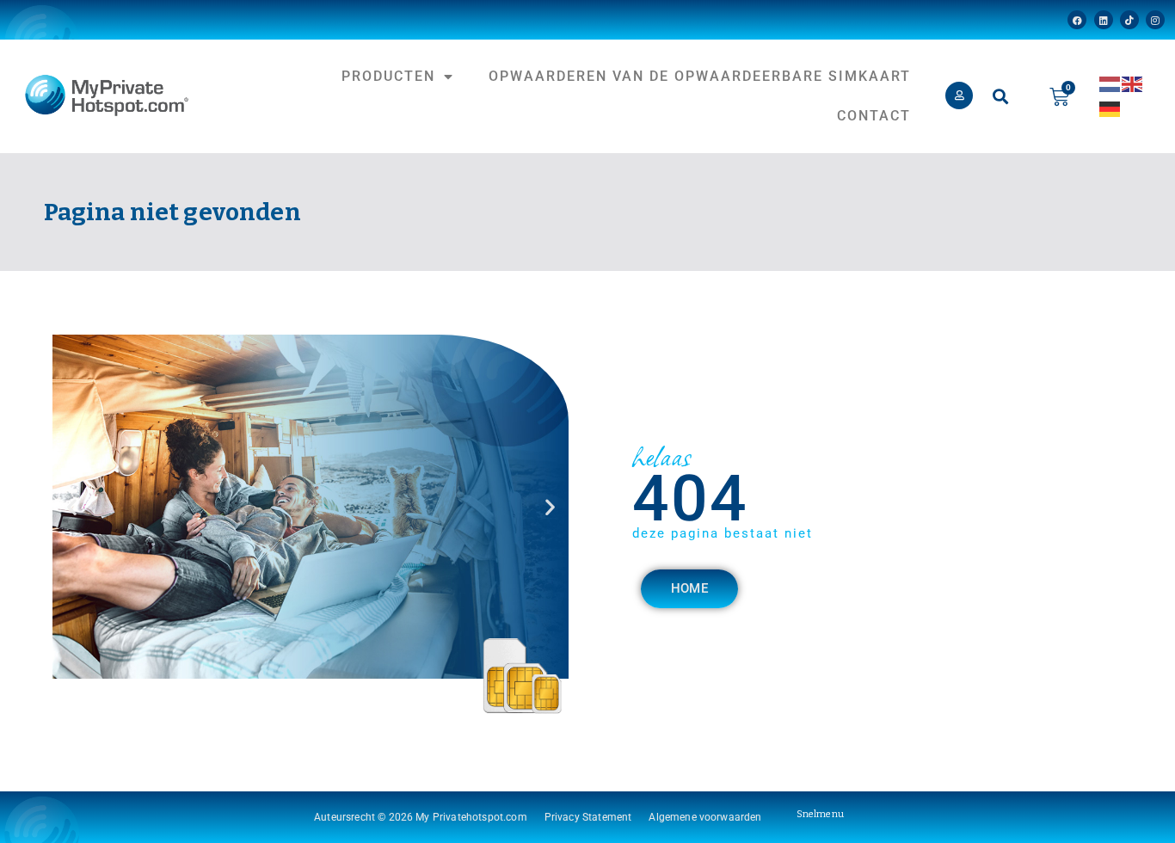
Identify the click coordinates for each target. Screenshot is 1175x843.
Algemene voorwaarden (705, 817)
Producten (388, 76)
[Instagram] (1155, 19)
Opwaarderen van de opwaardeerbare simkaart (700, 76)
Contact (874, 116)
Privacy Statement (588, 817)
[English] (1133, 83)
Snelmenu (820, 814)
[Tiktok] (1129, 19)
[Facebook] (1076, 19)
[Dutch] (1110, 83)
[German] (1110, 108)
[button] (1001, 97)
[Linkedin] (1103, 19)
